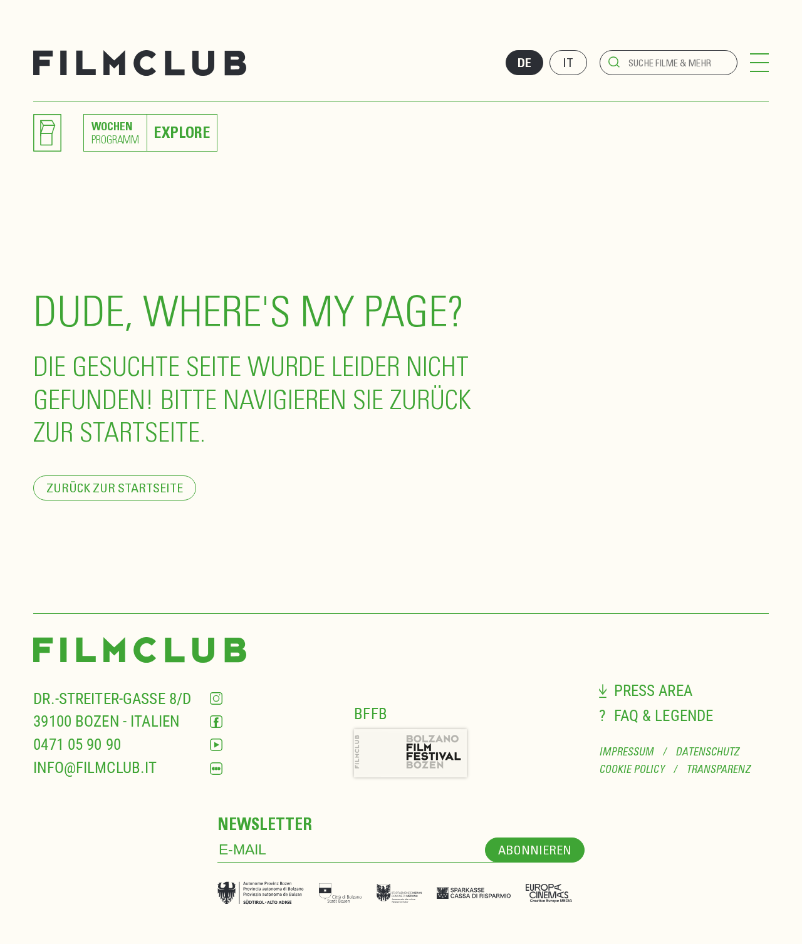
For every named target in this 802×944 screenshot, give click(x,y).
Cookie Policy (631, 769)
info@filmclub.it (95, 768)
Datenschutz (707, 751)
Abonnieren (534, 850)
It (568, 62)
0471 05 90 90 (77, 744)
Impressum (626, 751)
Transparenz (718, 769)
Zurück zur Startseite (114, 487)
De (524, 62)
